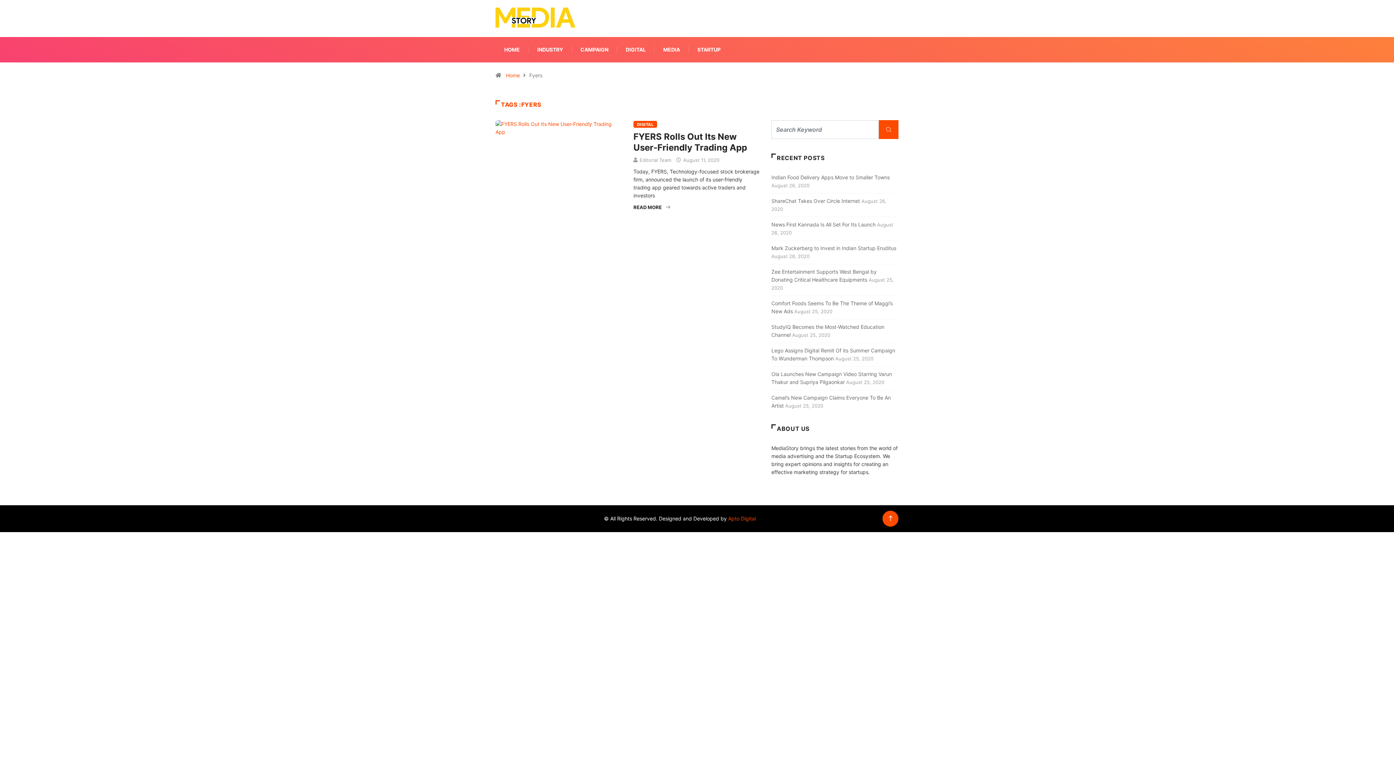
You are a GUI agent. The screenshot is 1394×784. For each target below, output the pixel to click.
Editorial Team (655, 160)
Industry (550, 49)
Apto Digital (742, 518)
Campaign (594, 49)
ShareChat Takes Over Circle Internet (815, 201)
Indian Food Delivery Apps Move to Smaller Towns (830, 177)
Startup (709, 49)
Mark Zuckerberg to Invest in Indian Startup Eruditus (833, 248)
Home (512, 49)
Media (671, 49)
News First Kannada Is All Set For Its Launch (823, 224)
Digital (636, 49)
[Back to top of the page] (890, 518)
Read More (647, 207)
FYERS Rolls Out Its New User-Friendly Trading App (690, 142)
